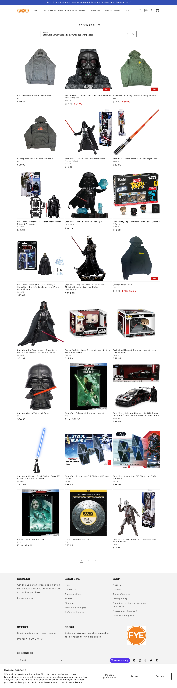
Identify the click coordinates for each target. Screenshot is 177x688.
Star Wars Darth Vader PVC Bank (33, 413)
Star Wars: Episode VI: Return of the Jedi (85, 413)
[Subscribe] (61, 660)
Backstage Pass (73, 594)
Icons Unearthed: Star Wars (78, 539)
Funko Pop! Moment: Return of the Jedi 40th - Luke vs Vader (135, 351)
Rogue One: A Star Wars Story (32, 539)
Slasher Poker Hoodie (123, 285)
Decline (160, 676)
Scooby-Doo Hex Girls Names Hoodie (35, 159)
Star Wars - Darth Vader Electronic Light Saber (135, 159)
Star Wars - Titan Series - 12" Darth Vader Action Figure (85, 160)
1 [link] (81, 560)
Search (68, 599)
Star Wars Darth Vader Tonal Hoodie (34, 96)
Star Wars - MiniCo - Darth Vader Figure (84, 222)
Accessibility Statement (125, 611)
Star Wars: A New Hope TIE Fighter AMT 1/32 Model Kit (134, 477)
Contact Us (70, 589)
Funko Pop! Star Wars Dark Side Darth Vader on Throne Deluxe (88, 97)
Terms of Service (121, 594)
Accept (135, 676)
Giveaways (69, 627)
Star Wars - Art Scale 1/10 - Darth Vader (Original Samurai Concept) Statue (84, 286)
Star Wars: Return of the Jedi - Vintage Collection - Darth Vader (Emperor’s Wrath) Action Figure (38, 287)
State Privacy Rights (75, 608)
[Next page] (95, 561)
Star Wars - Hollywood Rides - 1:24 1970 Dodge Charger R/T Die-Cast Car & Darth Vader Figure (136, 414)
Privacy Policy (73, 682)
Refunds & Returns (74, 612)
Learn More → (25, 598)
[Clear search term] (128, 34)
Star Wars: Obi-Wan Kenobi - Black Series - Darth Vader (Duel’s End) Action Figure (38, 351)
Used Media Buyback (123, 615)
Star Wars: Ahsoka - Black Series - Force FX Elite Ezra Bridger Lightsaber (38, 477)
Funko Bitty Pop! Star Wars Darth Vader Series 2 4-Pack (136, 223)
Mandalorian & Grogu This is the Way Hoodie (134, 96)
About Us (118, 585)
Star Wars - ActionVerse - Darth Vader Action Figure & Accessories (39, 223)
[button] (37, 11)
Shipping (69, 603)
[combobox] (88, 34)
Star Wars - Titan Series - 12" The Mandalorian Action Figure (135, 540)
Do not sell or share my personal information (129, 604)
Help (67, 585)
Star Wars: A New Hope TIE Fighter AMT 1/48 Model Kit (87, 477)
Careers (117, 589)
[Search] (133, 34)
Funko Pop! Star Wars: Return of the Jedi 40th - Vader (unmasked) (88, 351)
